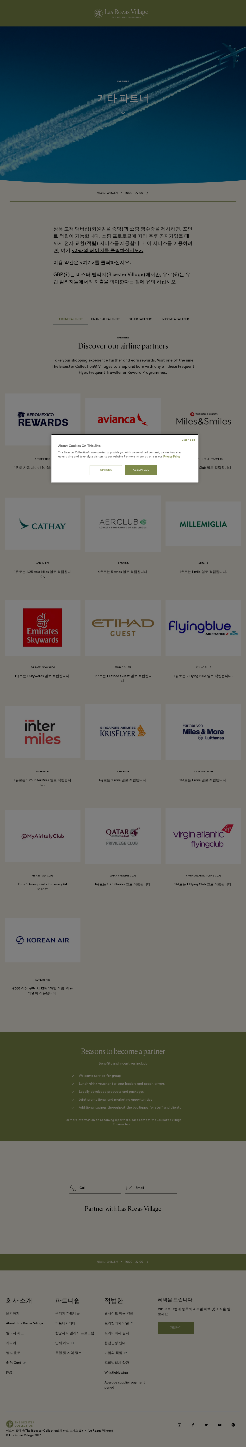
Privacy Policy (171, 456)
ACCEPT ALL (141, 470)
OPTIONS (106, 470)
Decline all (188, 440)
